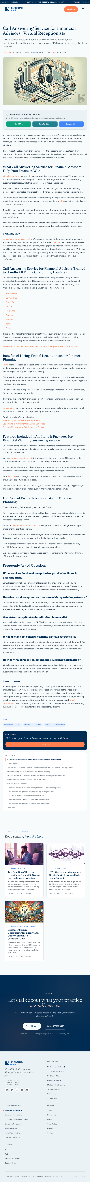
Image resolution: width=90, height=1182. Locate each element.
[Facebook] (7, 1090)
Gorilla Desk (11, 302)
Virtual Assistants (11, 1128)
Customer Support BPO (13, 1115)
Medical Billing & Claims (56, 1085)
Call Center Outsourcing (13, 1124)
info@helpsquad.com (44, 1034)
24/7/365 (12, 476)
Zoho (8, 324)
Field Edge (10, 311)
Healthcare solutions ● (56, 1067)
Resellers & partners (12, 1158)
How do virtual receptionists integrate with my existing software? (31, 792)
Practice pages (52, 1094)
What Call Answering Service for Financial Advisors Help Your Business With (34, 759)
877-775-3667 (26, 1034)
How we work (52, 1115)
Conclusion (11, 808)
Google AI (71, 124)
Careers (50, 1128)
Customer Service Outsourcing (16, 1119)
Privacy (74, 1176)
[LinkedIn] (22, 1090)
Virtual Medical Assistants (56, 1071)
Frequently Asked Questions (17, 783)
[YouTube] (27, 1090)
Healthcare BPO (53, 1076)
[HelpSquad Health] (14, 9)
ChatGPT (18, 124)
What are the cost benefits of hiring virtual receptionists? (29, 799)
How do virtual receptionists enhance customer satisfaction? (30, 803)
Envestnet (56, 242)
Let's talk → (45, 744)
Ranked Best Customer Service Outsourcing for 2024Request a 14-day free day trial (40, 346)
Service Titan (11, 298)
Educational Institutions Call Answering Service (24, 424)
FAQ (6, 1154)
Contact (50, 1133)
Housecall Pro (12, 293)
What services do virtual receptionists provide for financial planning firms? (35, 788)
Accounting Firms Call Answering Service (21, 420)
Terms (83, 1176)
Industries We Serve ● (13, 1110)
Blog (6, 1149)
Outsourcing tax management (16, 239)
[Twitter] (12, 1090)
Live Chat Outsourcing (13, 1137)
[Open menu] (83, 9)
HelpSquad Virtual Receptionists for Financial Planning (26, 779)
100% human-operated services (25, 525)
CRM (62, 201)
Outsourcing (8, 408)
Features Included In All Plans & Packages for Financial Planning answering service (36, 775)
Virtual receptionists (12, 176)
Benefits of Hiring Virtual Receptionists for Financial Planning (28, 771)
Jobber (9, 306)
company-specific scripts (21, 458)
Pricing (49, 1119)
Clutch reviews (10, 1163)
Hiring (5, 365)
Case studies (52, 1124)
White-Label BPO (53, 1089)
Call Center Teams (54, 1080)
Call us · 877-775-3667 (55, 1026)
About (49, 1110)
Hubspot (9, 319)
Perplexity (45, 124)
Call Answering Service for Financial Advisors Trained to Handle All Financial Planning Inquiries (40, 768)
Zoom (8, 328)
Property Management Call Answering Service (24, 427)
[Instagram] (17, 1090)
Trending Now (13, 764)
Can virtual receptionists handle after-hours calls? (26, 796)
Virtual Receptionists (12, 1133)
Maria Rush (61, 52)
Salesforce (10, 315)
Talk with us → (32, 1026)
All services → (52, 1098)
